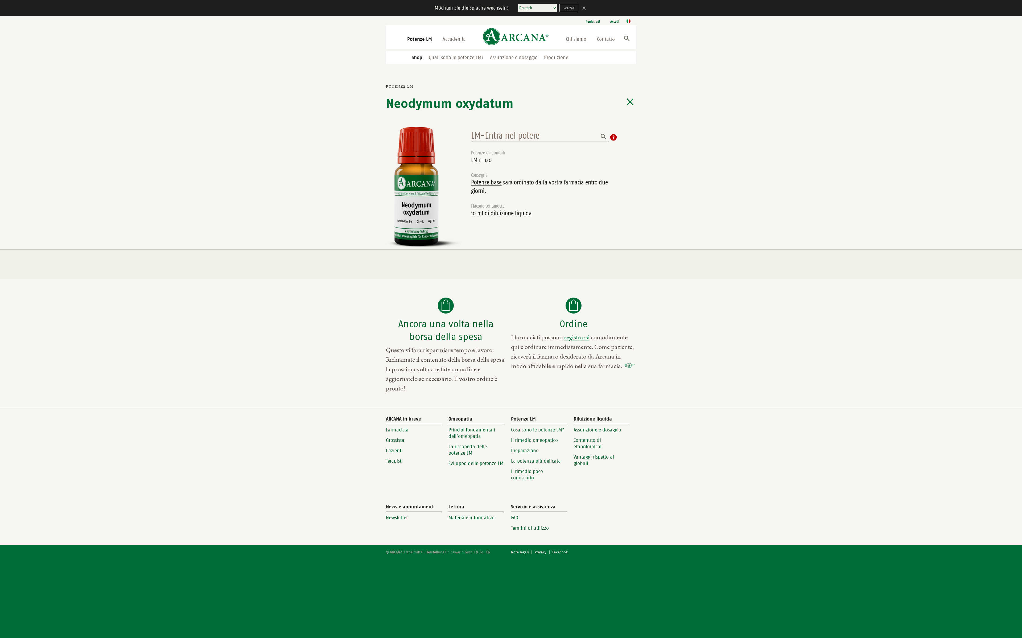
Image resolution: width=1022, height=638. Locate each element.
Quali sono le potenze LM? (456, 57)
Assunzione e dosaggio (514, 57)
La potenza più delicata (536, 461)
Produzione (556, 57)
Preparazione (524, 451)
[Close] (584, 8)
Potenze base (486, 182)
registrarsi (577, 337)
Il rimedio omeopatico (534, 440)
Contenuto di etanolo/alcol (587, 443)
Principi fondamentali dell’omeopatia (471, 433)
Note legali (520, 552)
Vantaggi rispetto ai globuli (594, 460)
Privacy (540, 552)
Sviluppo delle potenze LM (476, 463)
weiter (569, 8)
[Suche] (627, 39)
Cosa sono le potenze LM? (537, 430)
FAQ (514, 518)
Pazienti (394, 451)
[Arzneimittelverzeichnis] (630, 101)
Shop (417, 57)
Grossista (395, 440)
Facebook (560, 552)
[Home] (516, 37)
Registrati (593, 21)
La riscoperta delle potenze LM (467, 450)
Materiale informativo (471, 518)
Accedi (614, 21)
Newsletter (397, 518)
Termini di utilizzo (530, 528)
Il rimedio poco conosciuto (527, 474)
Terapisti (394, 461)
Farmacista (397, 430)
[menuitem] (593, 21)
